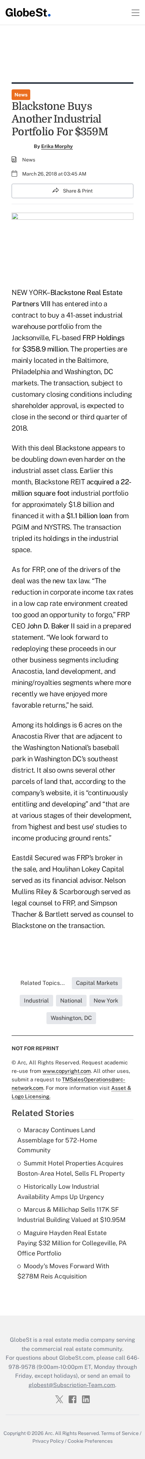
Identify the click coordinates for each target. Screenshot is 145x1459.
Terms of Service (120, 1433)
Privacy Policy (48, 1441)
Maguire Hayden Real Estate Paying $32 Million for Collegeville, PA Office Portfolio (72, 1243)
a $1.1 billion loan (87, 516)
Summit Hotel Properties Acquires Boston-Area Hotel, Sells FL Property (71, 1168)
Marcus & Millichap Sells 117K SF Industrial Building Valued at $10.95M (71, 1214)
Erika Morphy (57, 146)
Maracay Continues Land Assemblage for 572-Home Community (57, 1140)
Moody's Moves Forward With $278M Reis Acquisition (63, 1271)
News (20, 95)
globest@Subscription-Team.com (72, 1385)
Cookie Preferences (90, 1441)
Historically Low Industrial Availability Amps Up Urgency (60, 1191)
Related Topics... (42, 983)
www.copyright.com (67, 1071)
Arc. (49, 1433)
